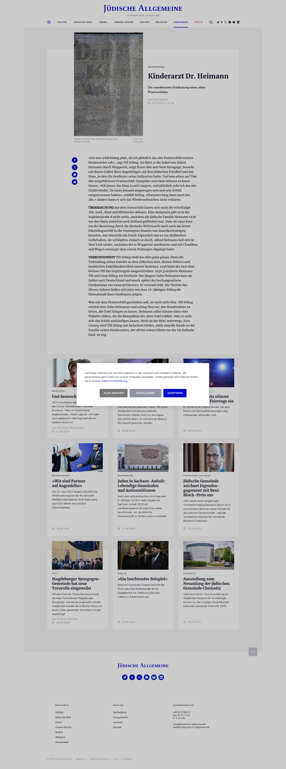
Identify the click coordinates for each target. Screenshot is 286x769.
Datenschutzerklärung (114, 381)
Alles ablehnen (114, 393)
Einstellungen (145, 393)
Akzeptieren (175, 393)
